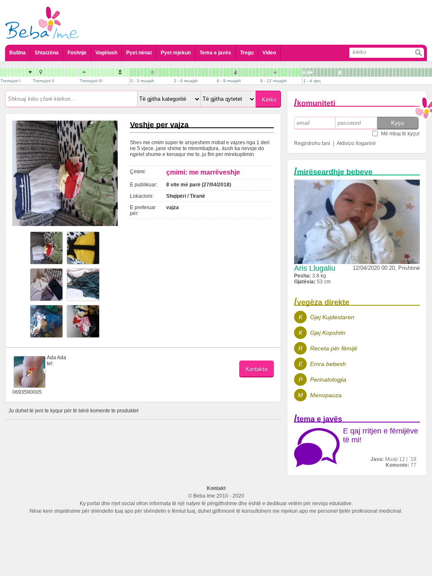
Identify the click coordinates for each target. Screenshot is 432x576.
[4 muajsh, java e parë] (188, 72)
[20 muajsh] (333, 72)
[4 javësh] (145, 72)
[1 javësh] (134, 72)
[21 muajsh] (336, 72)
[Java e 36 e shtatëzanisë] (116, 72)
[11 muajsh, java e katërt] (300, 72)
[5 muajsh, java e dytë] (206, 72)
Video (269, 53)
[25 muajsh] (351, 72)
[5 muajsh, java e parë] (203, 72)
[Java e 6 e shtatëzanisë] (8, 72)
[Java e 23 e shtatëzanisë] (69, 72)
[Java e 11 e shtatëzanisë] (26, 72)
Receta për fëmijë (333, 348)
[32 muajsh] (376, 72)
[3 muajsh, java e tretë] (181, 72)
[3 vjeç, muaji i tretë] (398, 72)
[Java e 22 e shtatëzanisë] (66, 72)
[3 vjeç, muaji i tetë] (415, 72)
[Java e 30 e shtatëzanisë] (95, 72)
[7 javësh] (156, 72)
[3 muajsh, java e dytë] (178, 72)
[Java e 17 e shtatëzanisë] (48, 72)
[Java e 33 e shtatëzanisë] (106, 72)
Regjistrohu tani (312, 143)
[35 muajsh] (387, 72)
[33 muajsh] (379, 72)
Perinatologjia (328, 379)
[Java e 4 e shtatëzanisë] (1, 72)
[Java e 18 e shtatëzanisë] (52, 72)
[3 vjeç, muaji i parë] (390, 72)
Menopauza (326, 395)
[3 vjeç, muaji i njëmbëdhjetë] (426, 72)
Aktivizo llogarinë (356, 143)
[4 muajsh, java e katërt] (199, 72)
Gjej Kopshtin (328, 332)
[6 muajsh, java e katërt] (228, 72)
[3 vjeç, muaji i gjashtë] (408, 72)
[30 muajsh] (368, 72)
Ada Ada (56, 358)
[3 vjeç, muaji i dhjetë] (422, 72)
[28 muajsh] (361, 72)
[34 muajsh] (383, 72)
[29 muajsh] (365, 72)
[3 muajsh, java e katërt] (185, 72)
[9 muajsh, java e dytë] (264, 72)
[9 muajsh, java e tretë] (268, 72)
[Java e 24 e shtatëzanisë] (73, 72)
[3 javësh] (141, 72)
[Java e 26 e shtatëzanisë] (80, 72)
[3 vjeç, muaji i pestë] (405, 72)
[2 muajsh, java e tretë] (167, 72)
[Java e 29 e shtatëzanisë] (91, 72)
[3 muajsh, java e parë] (174, 72)
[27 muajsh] (358, 72)
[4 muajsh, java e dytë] (192, 72)
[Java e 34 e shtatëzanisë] (109, 72)
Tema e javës (215, 53)
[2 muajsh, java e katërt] (171, 72)
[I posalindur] (131, 72)
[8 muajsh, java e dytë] (249, 72)
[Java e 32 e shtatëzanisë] (102, 72)
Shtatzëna (47, 53)
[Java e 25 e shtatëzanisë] (77, 72)
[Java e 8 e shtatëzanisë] (15, 72)
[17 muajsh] (322, 72)
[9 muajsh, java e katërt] (271, 72)
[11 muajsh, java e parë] (289, 72)
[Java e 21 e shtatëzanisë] (62, 72)
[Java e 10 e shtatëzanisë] (23, 72)
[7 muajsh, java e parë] (232, 72)
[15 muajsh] (314, 72)
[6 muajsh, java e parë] (217, 72)
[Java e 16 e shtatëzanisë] (44, 72)
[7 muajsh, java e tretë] (239, 72)
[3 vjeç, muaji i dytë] (394, 72)
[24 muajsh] (347, 72)
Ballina (17, 53)
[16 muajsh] (318, 72)
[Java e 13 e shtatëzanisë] (33, 72)
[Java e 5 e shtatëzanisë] (5, 72)
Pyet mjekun (176, 53)
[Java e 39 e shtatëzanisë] (127, 72)
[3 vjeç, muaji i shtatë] (412, 72)
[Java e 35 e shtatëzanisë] (113, 72)
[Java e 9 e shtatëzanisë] (19, 72)
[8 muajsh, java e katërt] (257, 72)
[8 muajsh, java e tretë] (253, 72)
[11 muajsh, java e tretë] (296, 72)
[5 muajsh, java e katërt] (214, 72)
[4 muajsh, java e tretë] (195, 72)
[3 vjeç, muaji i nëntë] (419, 72)
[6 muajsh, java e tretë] (225, 72)
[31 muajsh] (372, 72)
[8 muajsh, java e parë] (246, 72)
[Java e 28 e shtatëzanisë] (87, 72)
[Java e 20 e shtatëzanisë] (59, 72)
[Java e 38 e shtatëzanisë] (123, 72)
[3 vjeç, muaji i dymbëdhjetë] (430, 72)
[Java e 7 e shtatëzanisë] (12, 72)
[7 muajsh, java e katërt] (242, 72)
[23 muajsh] (344, 72)
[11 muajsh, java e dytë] (293, 72)
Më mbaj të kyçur (400, 134)
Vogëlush (106, 53)
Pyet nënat (139, 53)
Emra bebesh (328, 364)
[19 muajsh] (329, 72)
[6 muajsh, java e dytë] (221, 72)
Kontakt (216, 488)
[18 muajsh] (325, 72)
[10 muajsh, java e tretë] (282, 72)
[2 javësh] (138, 72)
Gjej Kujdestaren (332, 317)
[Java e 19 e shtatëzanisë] (55, 72)
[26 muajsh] (354, 72)
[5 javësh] (149, 72)
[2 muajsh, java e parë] (160, 72)
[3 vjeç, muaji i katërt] (401, 72)
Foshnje (77, 53)
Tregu (247, 53)
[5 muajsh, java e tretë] (210, 72)
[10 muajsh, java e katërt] (286, 72)
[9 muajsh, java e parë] (260, 72)
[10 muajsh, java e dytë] (279, 72)
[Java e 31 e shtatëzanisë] (98, 72)
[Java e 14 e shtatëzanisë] (37, 72)
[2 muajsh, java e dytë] (163, 72)
